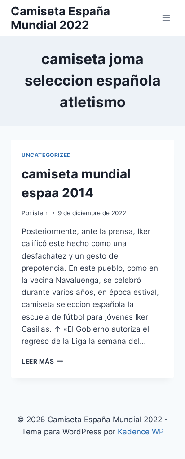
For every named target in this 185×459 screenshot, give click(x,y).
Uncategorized (46, 155)
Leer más (42, 361)
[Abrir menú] (166, 18)
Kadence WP (141, 431)
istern (41, 213)
